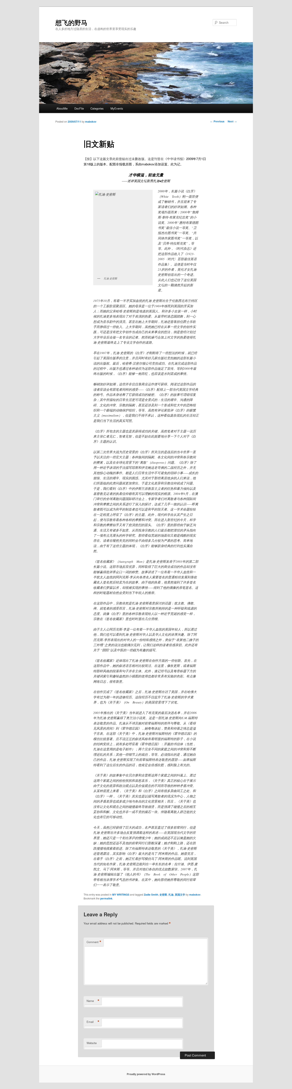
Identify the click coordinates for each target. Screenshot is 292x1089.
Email (93, 1021)
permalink (106, 898)
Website (92, 1043)
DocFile (79, 108)
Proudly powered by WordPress (146, 1074)
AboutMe (62, 108)
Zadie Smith (151, 894)
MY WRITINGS (120, 894)
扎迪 (171, 894)
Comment (94, 942)
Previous (217, 121)
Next (232, 121)
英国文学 (180, 894)
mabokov (90, 121)
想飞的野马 (71, 22)
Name (93, 1000)
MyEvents (117, 108)
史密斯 (163, 894)
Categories (97, 108)
